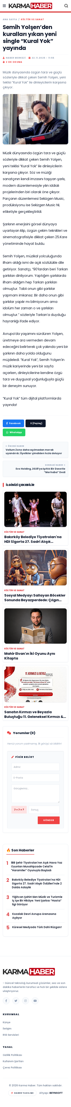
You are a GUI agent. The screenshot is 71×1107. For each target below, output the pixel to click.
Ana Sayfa (10, 19)
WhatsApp (16, 432)
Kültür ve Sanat (32, 19)
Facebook (15, 423)
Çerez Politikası (12, 1067)
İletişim (7, 1028)
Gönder (48, 820)
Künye (6, 1022)
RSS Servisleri (11, 1035)
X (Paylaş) (36, 423)
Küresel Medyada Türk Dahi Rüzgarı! (37, 927)
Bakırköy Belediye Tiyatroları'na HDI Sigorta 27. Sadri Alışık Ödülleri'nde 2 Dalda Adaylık (37, 883)
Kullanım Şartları (13, 1061)
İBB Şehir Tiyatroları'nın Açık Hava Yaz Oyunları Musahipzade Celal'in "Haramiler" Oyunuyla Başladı (36, 866)
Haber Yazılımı (24, 1093)
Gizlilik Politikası (12, 1055)
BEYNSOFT (56, 1093)
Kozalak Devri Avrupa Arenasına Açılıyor (34, 916)
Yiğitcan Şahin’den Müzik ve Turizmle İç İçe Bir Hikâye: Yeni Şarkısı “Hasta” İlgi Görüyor (37, 900)
